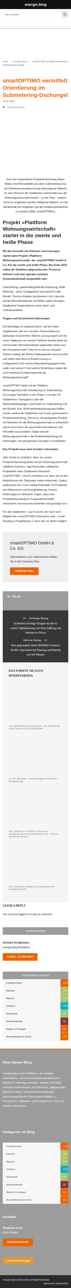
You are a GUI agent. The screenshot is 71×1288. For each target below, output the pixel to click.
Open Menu (64, 41)
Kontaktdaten (17, 1242)
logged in (23, 914)
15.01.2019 (8, 101)
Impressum (48, 1283)
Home (5, 61)
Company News (20, 61)
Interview (10, 990)
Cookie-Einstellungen (18, 1260)
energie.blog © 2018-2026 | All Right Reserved (26, 1280)
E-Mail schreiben (20, 956)
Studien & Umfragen (16, 1029)
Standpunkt (11, 1013)
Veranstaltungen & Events (18, 1036)
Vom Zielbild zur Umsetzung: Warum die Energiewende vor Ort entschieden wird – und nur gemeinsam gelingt (33, 834)
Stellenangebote (14, 1021)
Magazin (10, 998)
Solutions (10, 1006)
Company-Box (24, 571)
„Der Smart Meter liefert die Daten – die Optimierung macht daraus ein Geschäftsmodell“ (34, 727)
